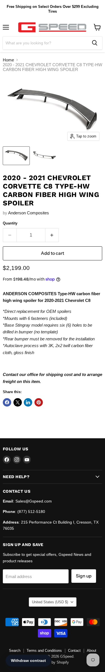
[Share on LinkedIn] (28, 402)
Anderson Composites (28, 212)
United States (50, 602)
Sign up (84, 576)
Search (14, 650)
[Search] (94, 42)
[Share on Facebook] (7, 402)
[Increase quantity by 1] (52, 235)
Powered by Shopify (52, 662)
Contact (74, 650)
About (91, 650)
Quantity (10, 223)
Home (8, 60)
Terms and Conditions (44, 650)
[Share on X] (17, 402)
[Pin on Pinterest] (38, 402)
